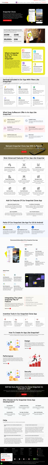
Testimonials (37, 2)
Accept (3, 459)
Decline (7, 459)
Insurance (21, 453)
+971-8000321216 (40, 453)
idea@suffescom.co (40, 454)
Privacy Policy (34, 463)
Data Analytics (14, 453)
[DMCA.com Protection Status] (36, 459)
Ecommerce (21, 454)
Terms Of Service (30, 463)
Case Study (32, 2)
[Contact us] (1, 463)
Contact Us (44, 2)
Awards (30, 454)
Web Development (14, 454)
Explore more (7, 308)
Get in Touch (27, 348)
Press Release (30, 455)
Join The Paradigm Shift (7, 20)
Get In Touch (24, 151)
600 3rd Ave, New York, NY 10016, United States (41, 455)
